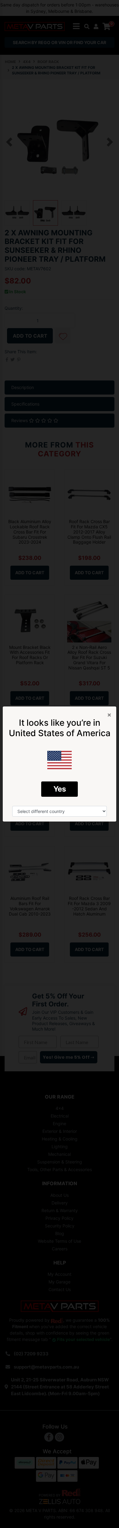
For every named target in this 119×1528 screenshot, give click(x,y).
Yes (59, 789)
